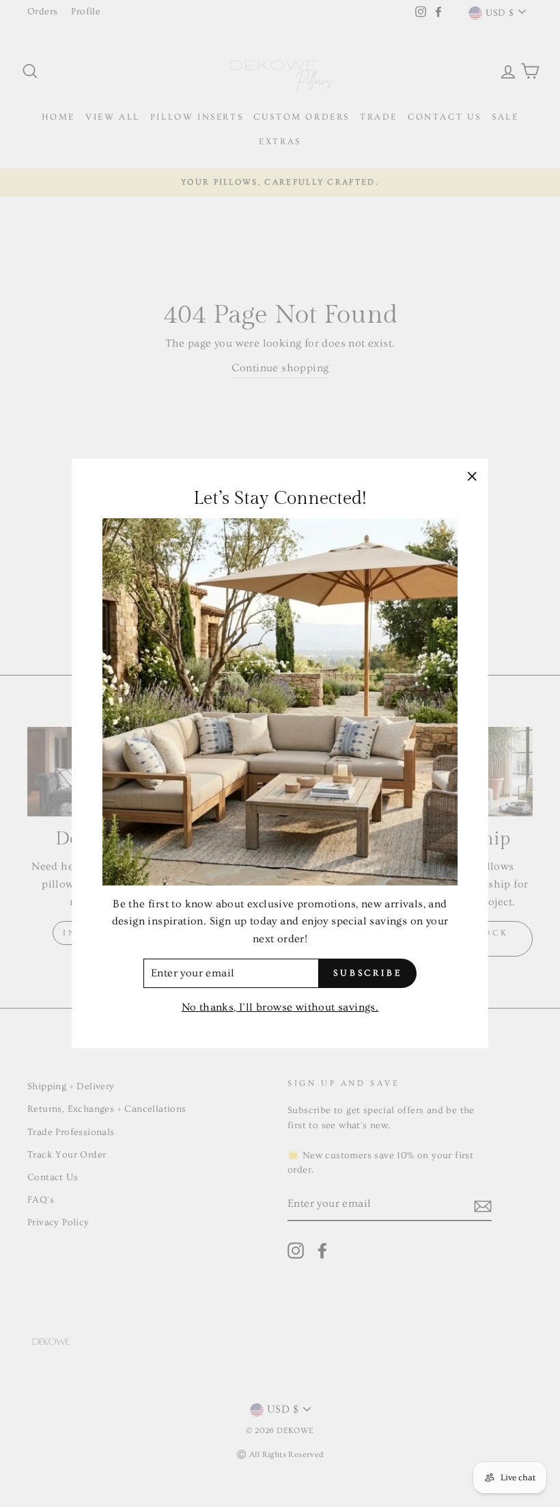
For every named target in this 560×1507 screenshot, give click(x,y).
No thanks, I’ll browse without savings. (280, 1007)
